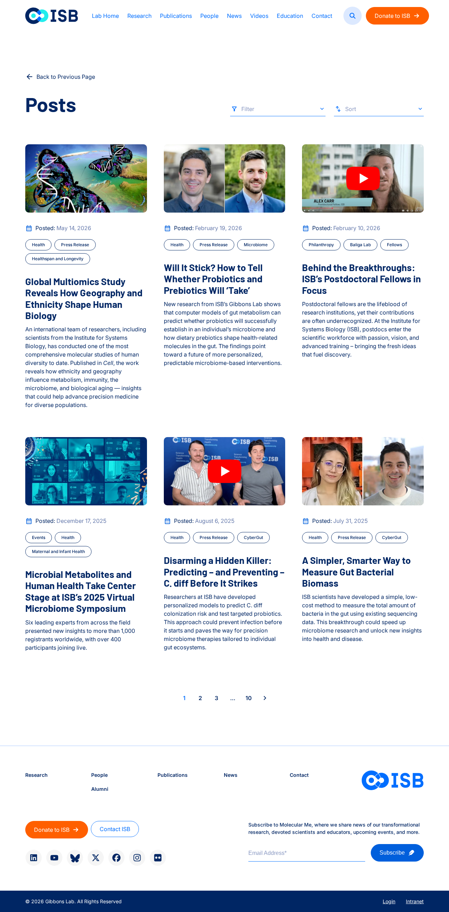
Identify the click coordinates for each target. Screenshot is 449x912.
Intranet (415, 901)
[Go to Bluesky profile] (75, 858)
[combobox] (278, 110)
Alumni (99, 789)
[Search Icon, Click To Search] (352, 16)
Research (139, 15)
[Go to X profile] (95, 858)
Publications (176, 15)
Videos (259, 15)
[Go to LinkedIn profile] (33, 858)
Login (389, 901)
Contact (321, 15)
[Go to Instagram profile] (137, 858)
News (234, 15)
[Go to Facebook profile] (116, 858)
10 (249, 698)
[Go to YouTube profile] (54, 858)
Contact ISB (115, 828)
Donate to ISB (392, 15)
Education (290, 15)
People (209, 15)
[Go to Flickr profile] (157, 858)
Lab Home (105, 15)
